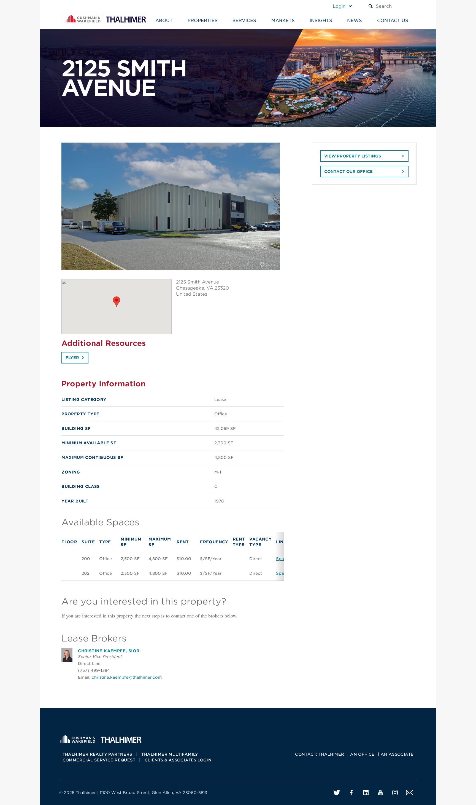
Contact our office (348, 171)
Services (244, 20)
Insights (321, 20)
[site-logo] (100, 739)
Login (339, 6)
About (164, 20)
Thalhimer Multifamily (169, 754)
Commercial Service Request (99, 760)
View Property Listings (352, 156)
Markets (283, 20)
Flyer (72, 357)
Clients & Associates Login (178, 760)
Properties (203, 20)
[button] (116, 301)
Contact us (392, 20)
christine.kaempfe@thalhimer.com (127, 677)
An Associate (397, 754)
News (354, 20)
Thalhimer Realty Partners (97, 754)
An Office (362, 754)
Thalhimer (331, 754)
